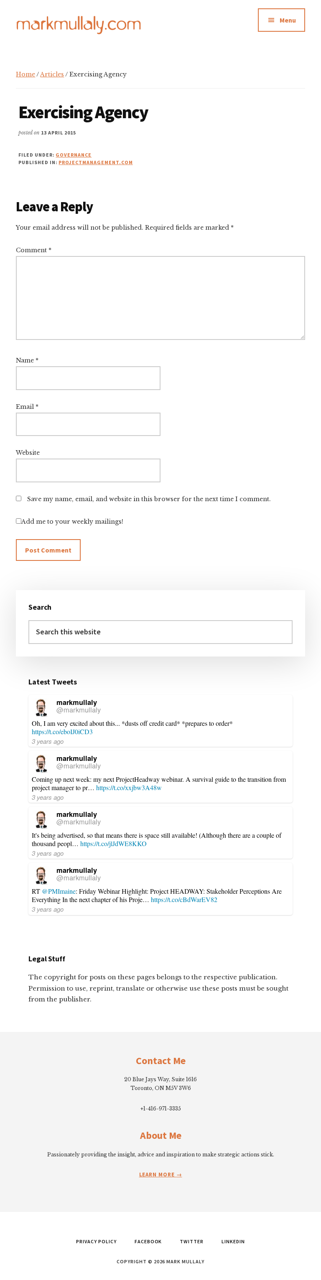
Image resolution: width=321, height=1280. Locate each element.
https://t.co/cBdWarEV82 (184, 899)
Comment (33, 250)
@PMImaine (59, 891)
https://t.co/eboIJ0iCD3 (62, 731)
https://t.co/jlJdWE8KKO (113, 843)
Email (27, 407)
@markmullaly (78, 710)
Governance (74, 155)
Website (28, 452)
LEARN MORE (157, 1174)
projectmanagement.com (95, 162)
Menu (288, 20)
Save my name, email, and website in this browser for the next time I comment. (149, 499)
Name (27, 360)
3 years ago (48, 741)
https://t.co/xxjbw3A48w (129, 787)
